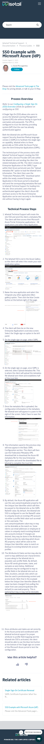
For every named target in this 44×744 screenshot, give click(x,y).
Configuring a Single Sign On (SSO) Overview (19, 105)
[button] (39, 4)
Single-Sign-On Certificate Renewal (19, 690)
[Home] (12, 3)
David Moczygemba (20, 66)
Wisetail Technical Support (13, 43)
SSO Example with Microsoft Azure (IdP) (21, 707)
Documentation (8, 45)
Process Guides (25, 45)
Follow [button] (16, 69)
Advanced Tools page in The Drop (20, 87)
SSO (38, 45)
